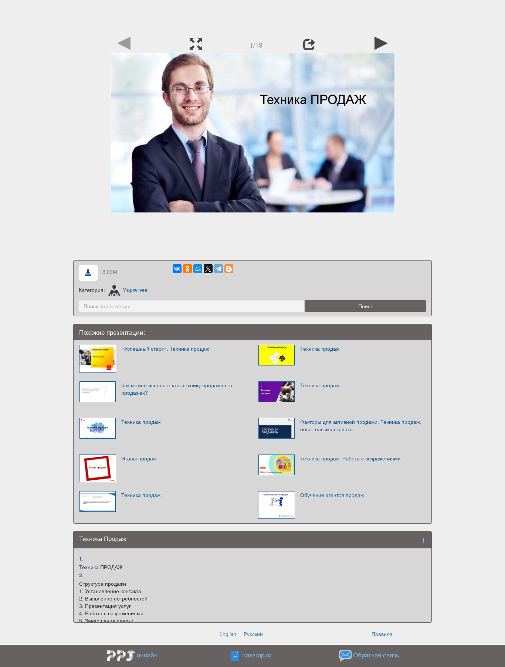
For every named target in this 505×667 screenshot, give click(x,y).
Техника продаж (319, 348)
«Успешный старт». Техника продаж (165, 348)
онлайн (147, 654)
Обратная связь (376, 654)
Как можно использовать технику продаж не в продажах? (176, 388)
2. (81, 575)
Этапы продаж (138, 458)
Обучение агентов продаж (332, 494)
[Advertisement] (252, 16)
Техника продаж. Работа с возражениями (350, 458)
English (227, 633)
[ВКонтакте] (177, 268)
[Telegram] (218, 268)
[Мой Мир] (197, 268)
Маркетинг (135, 289)
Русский (253, 633)
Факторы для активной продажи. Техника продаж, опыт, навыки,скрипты (360, 425)
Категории (257, 654)
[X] (208, 268)
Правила (382, 633)
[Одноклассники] (187, 268)
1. (81, 558)
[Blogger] (228, 268)
